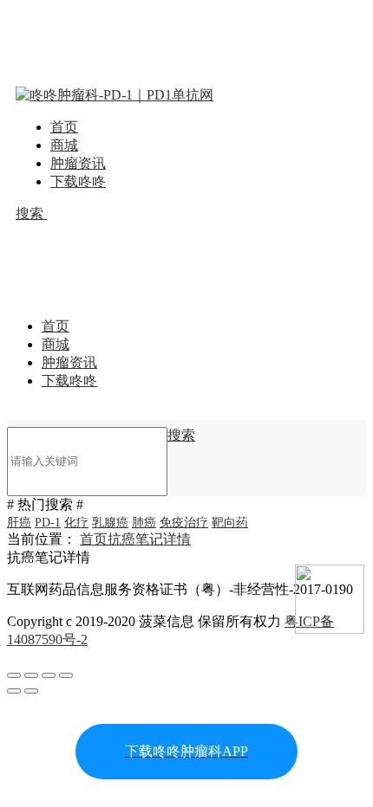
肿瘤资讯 (78, 163)
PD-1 (48, 522)
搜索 (31, 213)
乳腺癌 (110, 522)
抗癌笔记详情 (149, 539)
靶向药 (230, 522)
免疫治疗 (184, 522)
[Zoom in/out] (66, 675)
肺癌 (144, 522)
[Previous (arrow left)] (14, 691)
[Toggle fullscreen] (49, 675)
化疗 (76, 522)
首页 (64, 126)
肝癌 (19, 522)
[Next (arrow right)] (31, 691)
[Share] (31, 675)
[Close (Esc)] (14, 675)
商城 (64, 145)
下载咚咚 (78, 181)
